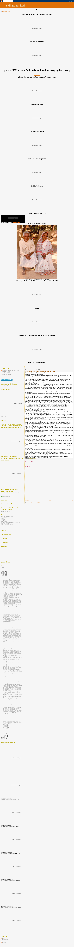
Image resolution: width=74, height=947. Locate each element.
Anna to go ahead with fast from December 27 (11, 650)
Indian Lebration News (7, 374)
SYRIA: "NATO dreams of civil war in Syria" (10, 622)
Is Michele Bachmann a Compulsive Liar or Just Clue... (12, 685)
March (4, 734)
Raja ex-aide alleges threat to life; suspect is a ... (11, 615)
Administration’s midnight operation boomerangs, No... (12, 601)
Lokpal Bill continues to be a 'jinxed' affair (10, 595)
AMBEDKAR (3, 520)
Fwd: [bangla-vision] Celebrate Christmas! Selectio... (12, 691)
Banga (3, 938)
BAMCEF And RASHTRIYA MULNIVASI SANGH (10, 492)
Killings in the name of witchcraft (8, 642)
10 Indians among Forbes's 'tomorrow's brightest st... (12, 634)
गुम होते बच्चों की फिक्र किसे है (7, 723)
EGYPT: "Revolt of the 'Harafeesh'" (9, 623)
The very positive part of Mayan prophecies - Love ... (12, 635)
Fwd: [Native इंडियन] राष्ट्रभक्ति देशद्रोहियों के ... (10, 579)
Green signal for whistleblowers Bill (9, 603)
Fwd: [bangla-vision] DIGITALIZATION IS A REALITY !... (12, 661)
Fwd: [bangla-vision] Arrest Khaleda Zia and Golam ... (12, 667)
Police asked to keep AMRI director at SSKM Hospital (12, 698)
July (4, 729)
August (4, 728)
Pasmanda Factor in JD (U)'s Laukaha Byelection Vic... (12, 630)
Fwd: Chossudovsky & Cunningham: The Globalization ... (13, 643)
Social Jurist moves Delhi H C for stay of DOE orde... (12, 719)
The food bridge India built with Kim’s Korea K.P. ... (11, 705)
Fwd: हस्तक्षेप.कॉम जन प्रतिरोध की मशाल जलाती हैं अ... (11, 706)
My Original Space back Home (7, 516)
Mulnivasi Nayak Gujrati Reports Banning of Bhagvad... (12, 652)
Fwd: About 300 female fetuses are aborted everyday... (12, 687)
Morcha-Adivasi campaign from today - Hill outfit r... (12, 700)
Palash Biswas (5, 939)
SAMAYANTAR (4, 525)
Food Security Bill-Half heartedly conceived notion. (11, 683)
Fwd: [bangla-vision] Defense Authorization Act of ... (12, 708)
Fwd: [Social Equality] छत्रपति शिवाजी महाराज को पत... (11, 581)
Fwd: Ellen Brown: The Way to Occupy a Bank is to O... (12, 710)
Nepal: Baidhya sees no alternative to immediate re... (12, 602)
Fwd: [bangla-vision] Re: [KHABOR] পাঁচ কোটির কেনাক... (12, 670)
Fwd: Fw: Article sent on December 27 (9, 585)
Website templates (37, 75)
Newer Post (27, 500)
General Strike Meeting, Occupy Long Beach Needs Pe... (13, 629)
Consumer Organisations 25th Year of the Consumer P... (13, 604)
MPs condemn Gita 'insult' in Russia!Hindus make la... (12, 722)
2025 (3, 567)
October (4, 726)
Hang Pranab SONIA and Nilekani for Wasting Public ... (12, 651)
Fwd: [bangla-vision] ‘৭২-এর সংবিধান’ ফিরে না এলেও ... (11, 666)
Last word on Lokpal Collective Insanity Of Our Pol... (12, 696)
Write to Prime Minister (5, 511)
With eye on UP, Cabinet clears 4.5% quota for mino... (12, 617)
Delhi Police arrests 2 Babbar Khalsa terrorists (11, 616)
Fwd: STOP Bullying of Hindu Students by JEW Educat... (13, 674)
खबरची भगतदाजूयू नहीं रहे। (7, 621)
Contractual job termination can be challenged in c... (12, 628)
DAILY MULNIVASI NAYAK (38, 364)
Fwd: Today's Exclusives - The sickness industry (11, 580)
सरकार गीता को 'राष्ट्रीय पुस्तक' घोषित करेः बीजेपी (10, 632)
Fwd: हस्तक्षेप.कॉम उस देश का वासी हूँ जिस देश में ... (10, 588)
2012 (3, 575)
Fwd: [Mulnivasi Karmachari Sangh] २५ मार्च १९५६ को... (12, 711)
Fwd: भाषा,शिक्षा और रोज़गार (7, 690)
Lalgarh (2, 518)
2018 (3, 568)
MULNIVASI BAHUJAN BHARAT (7, 524)
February (5, 735)
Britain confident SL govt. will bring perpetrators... (11, 605)
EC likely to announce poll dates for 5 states (10, 614)
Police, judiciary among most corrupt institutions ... (11, 592)
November (5, 725)
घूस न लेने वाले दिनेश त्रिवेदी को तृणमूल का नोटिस (9, 372)
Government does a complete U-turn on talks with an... (12, 594)
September (5, 727)
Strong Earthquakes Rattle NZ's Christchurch (11, 608)
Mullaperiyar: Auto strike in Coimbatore (9, 613)
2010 (3, 737)
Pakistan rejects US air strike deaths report (10, 612)
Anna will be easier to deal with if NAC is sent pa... (11, 631)
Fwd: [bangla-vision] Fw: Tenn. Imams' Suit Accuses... (12, 688)
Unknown (4, 941)
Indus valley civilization (5, 385)
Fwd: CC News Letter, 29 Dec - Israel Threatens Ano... (12, 582)
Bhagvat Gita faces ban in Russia (9, 714)
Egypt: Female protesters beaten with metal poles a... (12, 649)
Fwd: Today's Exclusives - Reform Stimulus (10, 712)
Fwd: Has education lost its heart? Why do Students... (12, 677)
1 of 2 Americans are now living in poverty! (10, 686)
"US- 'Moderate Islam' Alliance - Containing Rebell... (12, 624)
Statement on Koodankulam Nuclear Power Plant (11, 721)
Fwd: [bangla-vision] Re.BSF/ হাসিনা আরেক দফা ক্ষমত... (11, 669)
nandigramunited (14, 5)
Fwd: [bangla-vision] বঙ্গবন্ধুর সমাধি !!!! (9, 668)
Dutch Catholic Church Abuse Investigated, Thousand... (12, 637)
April (4, 733)
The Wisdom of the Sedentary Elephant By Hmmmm (12, 641)
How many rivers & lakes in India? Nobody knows (11, 684)
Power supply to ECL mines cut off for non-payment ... (12, 699)
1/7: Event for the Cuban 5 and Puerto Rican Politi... (12, 638)
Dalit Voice (3, 526)
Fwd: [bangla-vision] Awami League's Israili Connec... (12, 664)
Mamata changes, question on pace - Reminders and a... (13, 701)
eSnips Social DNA (16, 222)
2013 (3, 574)
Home (49, 500)
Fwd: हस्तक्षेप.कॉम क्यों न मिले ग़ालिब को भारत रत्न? (10, 673)
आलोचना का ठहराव (5, 724)
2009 (3, 738)
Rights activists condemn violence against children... (12, 600)
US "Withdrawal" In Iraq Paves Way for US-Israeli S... (12, 682)
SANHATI (3, 519)
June (4, 730)
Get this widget (4, 222)
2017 (3, 570)
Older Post (71, 500)
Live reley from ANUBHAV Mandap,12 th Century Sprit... (12, 607)
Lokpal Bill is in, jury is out (7, 618)
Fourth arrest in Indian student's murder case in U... (12, 599)
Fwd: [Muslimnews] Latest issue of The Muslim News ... (12, 584)
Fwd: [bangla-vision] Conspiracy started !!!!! (10, 665)
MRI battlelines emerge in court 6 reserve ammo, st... (12, 619)
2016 (3, 571)
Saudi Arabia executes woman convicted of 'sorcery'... (12, 636)
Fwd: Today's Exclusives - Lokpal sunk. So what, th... (12, 586)
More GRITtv (3, 416)
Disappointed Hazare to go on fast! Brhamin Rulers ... (12, 648)
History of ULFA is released (7, 720)
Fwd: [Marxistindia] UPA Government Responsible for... (12, 583)
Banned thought (4, 517)
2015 (3, 572)
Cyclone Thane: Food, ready (8, 596)
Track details (10, 222)
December (5, 578)
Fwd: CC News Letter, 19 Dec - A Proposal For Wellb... (12, 689)
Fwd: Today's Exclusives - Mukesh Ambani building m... (12, 678)
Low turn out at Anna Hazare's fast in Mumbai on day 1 (12, 606)
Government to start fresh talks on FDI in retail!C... (12, 707)
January (4, 736)
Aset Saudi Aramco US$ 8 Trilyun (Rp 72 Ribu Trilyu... (12, 633)
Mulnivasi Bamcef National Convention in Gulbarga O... (12, 587)
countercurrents (4, 521)
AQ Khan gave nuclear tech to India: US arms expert (12, 593)
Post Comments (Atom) (36, 502)
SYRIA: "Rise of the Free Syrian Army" (9, 627)
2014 (3, 573)
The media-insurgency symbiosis (9, 697)
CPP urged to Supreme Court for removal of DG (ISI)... (12, 715)
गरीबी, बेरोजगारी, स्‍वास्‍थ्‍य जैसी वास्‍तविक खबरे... (9, 620)
